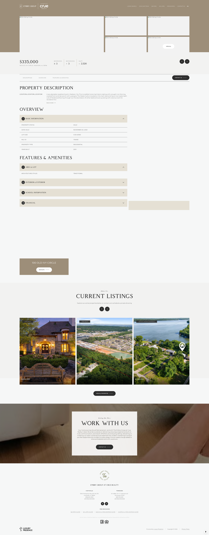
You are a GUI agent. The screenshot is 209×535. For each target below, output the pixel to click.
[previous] (101, 309)
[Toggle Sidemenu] (187, 6)
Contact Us (181, 6)
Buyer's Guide (75, 512)
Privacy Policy (185, 529)
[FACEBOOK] (102, 503)
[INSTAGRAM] (106, 503)
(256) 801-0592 (89, 497)
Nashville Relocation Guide (105, 512)
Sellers (162, 6)
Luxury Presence (158, 529)
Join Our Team (144, 6)
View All (168, 46)
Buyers (154, 6)
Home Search (132, 6)
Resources (171, 6)
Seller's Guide (88, 512)
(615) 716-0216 (119, 497)
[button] (180, 77)
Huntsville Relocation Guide (128, 512)
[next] (107, 309)
